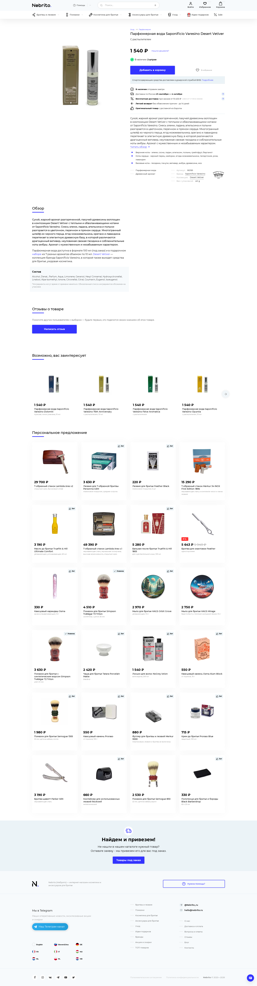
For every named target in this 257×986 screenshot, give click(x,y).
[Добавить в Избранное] (72, 404)
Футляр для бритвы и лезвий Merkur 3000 (152, 737)
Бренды (139, 937)
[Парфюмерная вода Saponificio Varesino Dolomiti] (54, 384)
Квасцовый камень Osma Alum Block (201, 673)
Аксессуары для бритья (147, 921)
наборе (36, 254)
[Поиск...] (155, 5)
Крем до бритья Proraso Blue (197, 736)
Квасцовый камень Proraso (98, 736)
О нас (187, 921)
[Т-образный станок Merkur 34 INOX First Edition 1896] (202, 461)
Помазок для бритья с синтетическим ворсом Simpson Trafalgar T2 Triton (52, 676)
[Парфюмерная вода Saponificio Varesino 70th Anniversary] (104, 384)
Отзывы (188, 937)
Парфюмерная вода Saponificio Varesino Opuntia (199, 410)
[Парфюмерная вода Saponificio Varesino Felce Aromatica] (153, 384)
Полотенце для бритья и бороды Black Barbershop (199, 800)
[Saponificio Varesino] (218, 174)
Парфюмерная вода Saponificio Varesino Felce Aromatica (150, 410)
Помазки (139, 910)
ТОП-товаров (142, 947)
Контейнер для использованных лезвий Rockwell (101, 800)
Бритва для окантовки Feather (198, 548)
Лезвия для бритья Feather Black (150, 486)
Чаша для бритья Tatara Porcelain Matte (101, 675)
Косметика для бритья (146, 915)
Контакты (189, 948)
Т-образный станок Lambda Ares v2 (53, 486)
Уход (137, 926)
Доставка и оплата (193, 926)
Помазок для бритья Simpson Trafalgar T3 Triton (99, 612)
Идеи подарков (143, 931)
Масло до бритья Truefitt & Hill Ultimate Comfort (51, 550)
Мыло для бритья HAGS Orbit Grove (151, 611)
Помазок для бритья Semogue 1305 (53, 736)
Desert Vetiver (101, 254)
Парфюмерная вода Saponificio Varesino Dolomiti (51, 410)
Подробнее (207, 80)
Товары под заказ (128, 860)
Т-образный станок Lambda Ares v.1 (102, 548)
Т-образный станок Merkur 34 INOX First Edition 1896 (200, 487)
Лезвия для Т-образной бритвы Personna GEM (101, 487)
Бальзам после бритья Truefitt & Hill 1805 (152, 550)
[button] (225, 394)
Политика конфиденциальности (182, 977)
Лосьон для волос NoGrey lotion (150, 673)
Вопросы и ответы (193, 931)
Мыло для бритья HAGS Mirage (198, 611)
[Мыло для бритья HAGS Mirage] (202, 586)
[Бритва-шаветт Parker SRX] (55, 774)
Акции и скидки (143, 942)
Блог (186, 942)
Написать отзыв (54, 329)
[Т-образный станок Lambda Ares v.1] (104, 524)
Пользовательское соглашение (146, 977)
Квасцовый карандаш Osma (49, 611)
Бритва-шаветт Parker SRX (48, 799)
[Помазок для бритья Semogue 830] (153, 774)
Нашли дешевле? (160, 51)
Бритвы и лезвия (143, 904)
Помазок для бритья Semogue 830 (151, 799)
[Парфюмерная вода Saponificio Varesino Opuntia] (202, 384)
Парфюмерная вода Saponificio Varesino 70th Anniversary (101, 410)
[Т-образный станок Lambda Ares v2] (55, 461)
